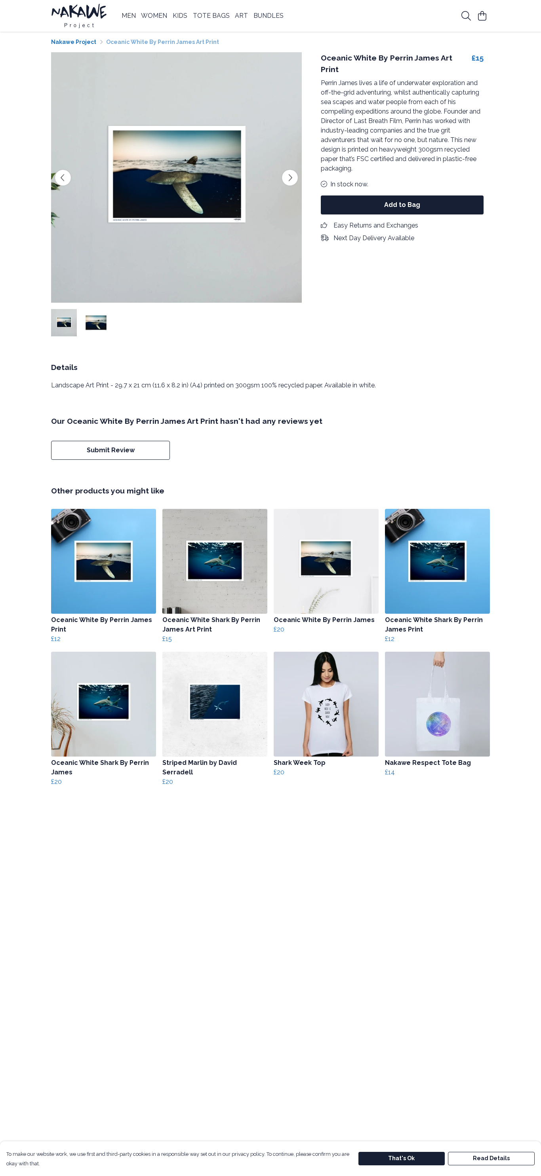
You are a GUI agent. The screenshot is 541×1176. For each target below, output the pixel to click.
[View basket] (482, 16)
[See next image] (290, 178)
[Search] (466, 16)
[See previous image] (63, 178)
